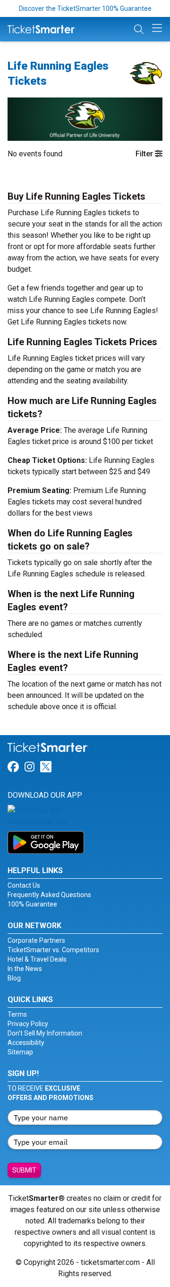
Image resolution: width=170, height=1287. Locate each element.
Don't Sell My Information (45, 1033)
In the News (25, 968)
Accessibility (26, 1042)
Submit (24, 1170)
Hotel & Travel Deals (37, 959)
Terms (17, 1014)
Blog (14, 978)
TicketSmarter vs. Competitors (53, 950)
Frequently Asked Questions (49, 894)
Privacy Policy (28, 1024)
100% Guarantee (32, 904)
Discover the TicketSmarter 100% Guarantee (85, 8)
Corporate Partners (36, 940)
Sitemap (20, 1052)
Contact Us (24, 885)
